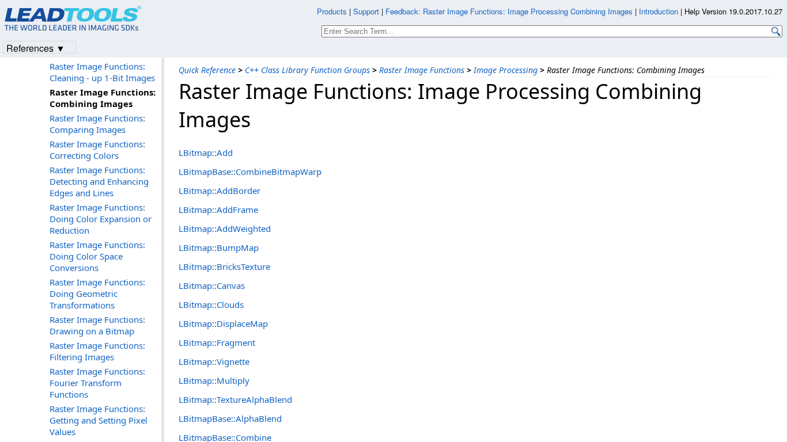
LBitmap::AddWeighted (225, 228)
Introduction (658, 11)
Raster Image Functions (421, 69)
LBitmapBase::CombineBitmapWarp (250, 171)
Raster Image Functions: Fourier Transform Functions (97, 382)
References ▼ (35, 47)
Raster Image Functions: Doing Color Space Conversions (97, 256)
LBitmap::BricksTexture (224, 266)
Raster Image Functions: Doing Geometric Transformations (97, 293)
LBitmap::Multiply (214, 380)
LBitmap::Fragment (217, 342)
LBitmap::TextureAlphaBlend (235, 399)
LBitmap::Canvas (212, 285)
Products (332, 11)
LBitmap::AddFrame (218, 209)
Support (366, 11)
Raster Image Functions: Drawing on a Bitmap (97, 325)
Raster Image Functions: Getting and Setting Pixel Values (98, 420)
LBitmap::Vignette (214, 361)
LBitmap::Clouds (211, 304)
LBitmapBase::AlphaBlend (230, 418)
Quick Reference (207, 69)
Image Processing (506, 69)
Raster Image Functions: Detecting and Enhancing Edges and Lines (99, 181)
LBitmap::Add (206, 152)
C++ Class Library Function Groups (307, 69)
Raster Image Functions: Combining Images (103, 97)
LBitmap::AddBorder (219, 190)
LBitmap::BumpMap (219, 247)
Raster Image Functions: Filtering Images (97, 351)
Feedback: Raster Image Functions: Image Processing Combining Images (509, 11)
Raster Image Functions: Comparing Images (97, 123)
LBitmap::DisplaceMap (223, 323)
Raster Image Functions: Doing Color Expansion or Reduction (101, 218)
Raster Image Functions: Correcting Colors (97, 149)
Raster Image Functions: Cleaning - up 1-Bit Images (102, 71)
